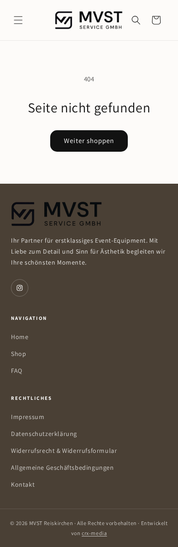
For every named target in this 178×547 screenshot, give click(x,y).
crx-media (94, 533)
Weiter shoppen (89, 140)
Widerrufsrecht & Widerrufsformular (64, 450)
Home (19, 337)
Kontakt (23, 484)
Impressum (27, 417)
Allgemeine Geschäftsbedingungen (62, 467)
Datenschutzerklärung (44, 434)
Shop (18, 354)
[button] (18, 20)
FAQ (16, 370)
